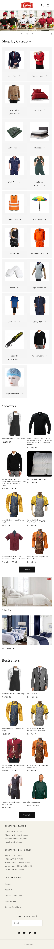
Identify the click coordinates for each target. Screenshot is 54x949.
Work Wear (12, 182)
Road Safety (13, 219)
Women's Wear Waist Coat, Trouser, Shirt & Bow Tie (14, 803)
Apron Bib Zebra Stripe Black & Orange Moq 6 (37, 558)
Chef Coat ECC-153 (33, 802)
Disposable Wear (13, 393)
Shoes (12, 287)
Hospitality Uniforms (14, 112)
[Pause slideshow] (51, 34)
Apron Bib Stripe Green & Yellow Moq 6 (13, 521)
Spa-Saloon (38, 287)
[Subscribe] (39, 923)
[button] (5, 5)
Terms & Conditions (13, 907)
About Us (9, 890)
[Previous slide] (21, 34)
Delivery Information (13, 895)
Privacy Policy (10, 901)
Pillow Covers (7, 610)
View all (27, 569)
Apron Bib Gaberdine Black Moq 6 (13, 438)
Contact (8, 884)
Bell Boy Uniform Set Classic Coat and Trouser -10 (13, 766)
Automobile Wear (38, 253)
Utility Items (38, 321)
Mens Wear (12, 76)
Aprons (13, 253)
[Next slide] (32, 34)
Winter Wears (38, 356)
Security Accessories (13, 357)
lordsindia (29, 944)
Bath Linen (12, 148)
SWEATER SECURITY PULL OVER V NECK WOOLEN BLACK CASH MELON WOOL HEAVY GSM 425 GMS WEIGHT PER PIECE (39, 441)
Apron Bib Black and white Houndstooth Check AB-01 (36, 521)
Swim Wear (12, 321)
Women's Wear (38, 76)
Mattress (38, 148)
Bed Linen (38, 110)
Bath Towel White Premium (36, 479)
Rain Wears (38, 219)
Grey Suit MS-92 (32, 694)
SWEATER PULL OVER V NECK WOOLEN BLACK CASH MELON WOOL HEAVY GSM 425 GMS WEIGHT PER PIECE (14, 482)
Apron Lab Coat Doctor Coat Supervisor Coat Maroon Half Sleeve (14, 558)
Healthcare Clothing (39, 183)
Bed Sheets (6, 648)
